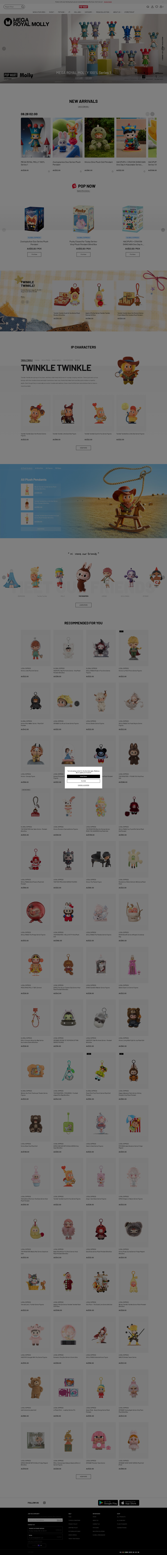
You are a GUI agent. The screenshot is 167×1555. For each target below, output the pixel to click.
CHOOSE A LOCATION (83, 785)
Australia (83, 781)
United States (83, 776)
